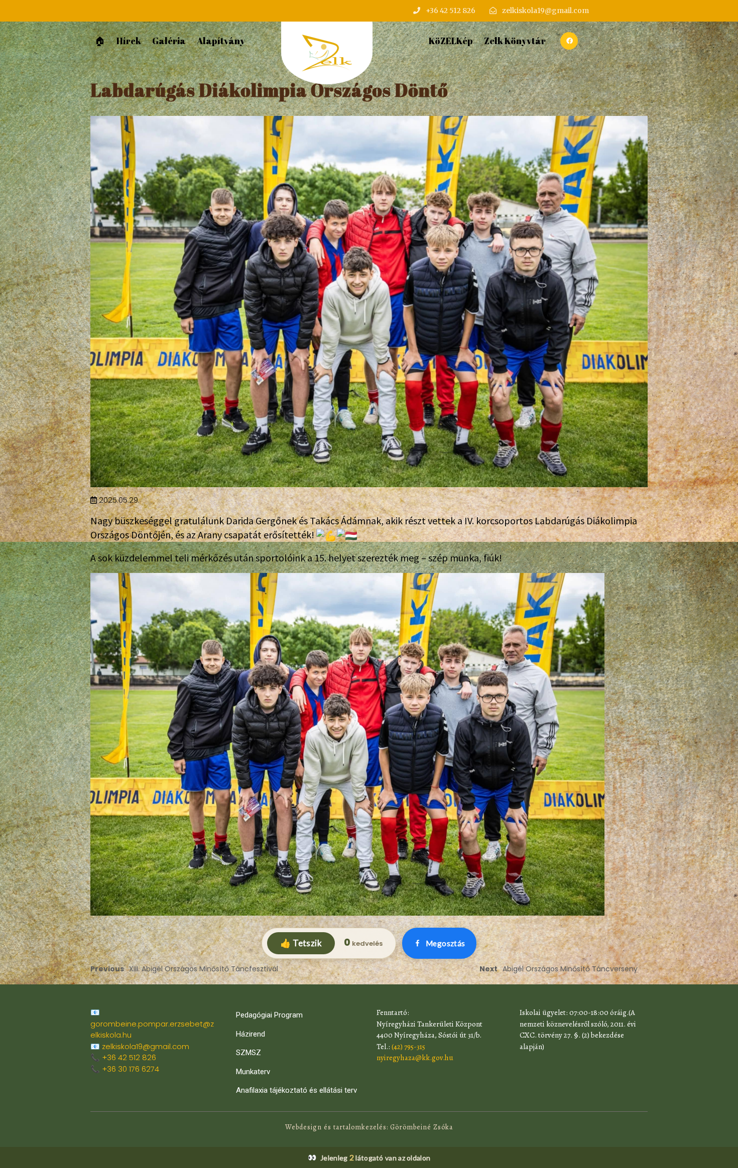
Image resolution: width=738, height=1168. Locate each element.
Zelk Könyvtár (515, 41)
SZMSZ (248, 1052)
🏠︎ (100, 41)
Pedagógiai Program (269, 1014)
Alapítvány (221, 41)
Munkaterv (253, 1071)
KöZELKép (451, 41)
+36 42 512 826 (129, 1057)
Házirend (250, 1034)
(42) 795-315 (408, 1047)
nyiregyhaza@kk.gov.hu (415, 1058)
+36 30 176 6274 (130, 1069)
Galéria (169, 41)
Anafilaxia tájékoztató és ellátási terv (296, 1090)
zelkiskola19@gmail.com (145, 1046)
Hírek (128, 41)
